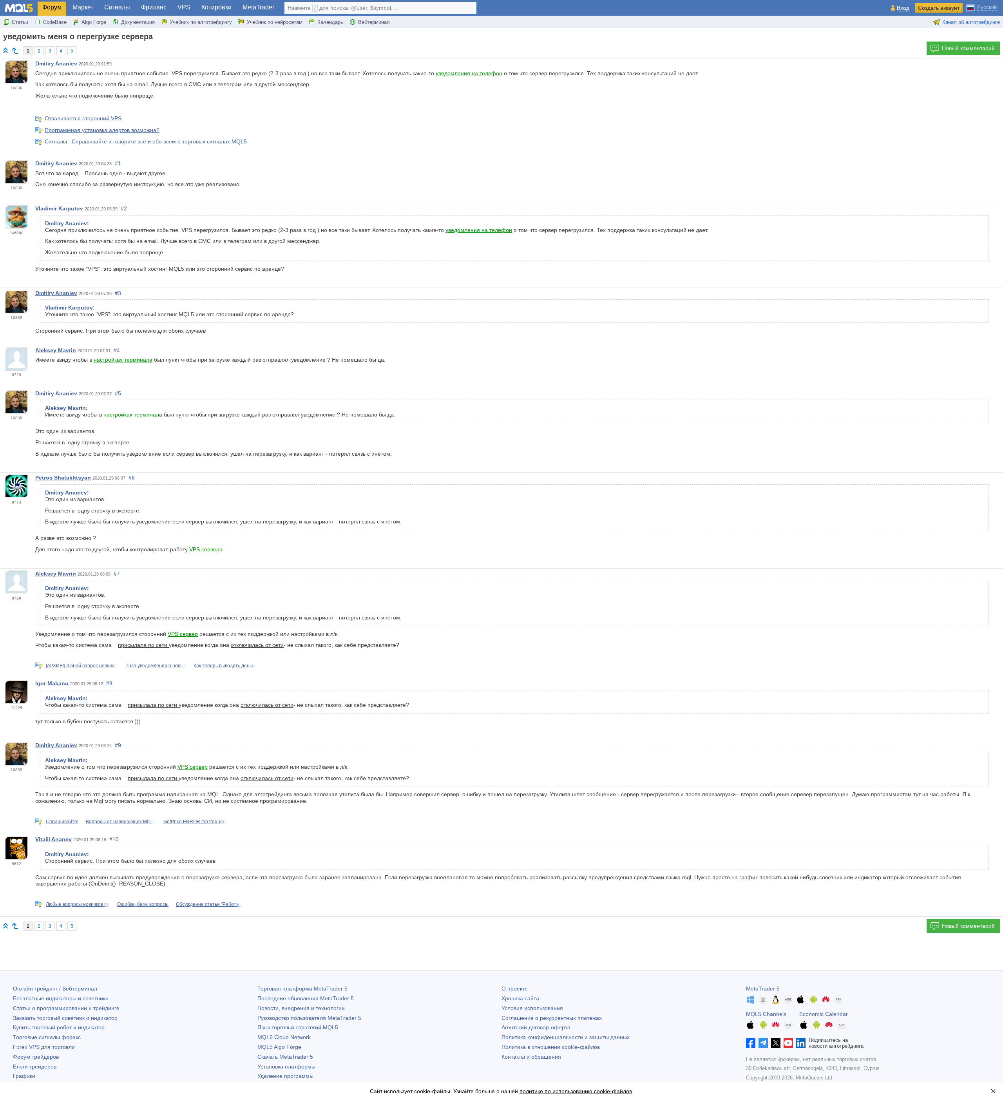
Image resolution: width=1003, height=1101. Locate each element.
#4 (117, 350)
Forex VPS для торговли (44, 1047)
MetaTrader (258, 7)
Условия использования (532, 1008)
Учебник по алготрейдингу (201, 22)
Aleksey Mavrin (55, 350)
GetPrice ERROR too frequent (195, 821)
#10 (114, 839)
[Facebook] (750, 1043)
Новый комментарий (968, 48)
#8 (109, 683)
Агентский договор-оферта (536, 1027)
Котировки (216, 7)
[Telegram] (763, 1043)
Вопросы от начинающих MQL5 (121, 821)
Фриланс (154, 7)
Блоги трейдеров (34, 1066)
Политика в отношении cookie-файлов (551, 1047)
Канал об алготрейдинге (971, 22)
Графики (24, 1076)
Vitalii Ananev (53, 839)
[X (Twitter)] (775, 1043)
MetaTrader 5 (763, 988)
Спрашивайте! (62, 821)
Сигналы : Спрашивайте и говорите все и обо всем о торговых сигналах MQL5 (146, 141)
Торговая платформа (302, 988)
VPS (183, 7)
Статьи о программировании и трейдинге (66, 1008)
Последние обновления (305, 998)
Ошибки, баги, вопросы (142, 904)
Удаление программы (285, 1076)
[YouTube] (788, 1043)
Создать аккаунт (939, 8)
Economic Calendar (823, 1014)
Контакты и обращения (531, 1057)
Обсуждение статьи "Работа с (209, 904)
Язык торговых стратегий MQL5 (297, 1027)
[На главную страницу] (5, 50)
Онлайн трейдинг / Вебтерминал (55, 988)
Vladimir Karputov (59, 208)
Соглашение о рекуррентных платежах (552, 1018)
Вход (903, 8)
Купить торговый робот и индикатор (59, 1027)
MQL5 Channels (766, 1014)
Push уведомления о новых (155, 665)
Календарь (330, 22)
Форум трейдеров (36, 1057)
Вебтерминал (374, 22)
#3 (118, 293)
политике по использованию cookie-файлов (576, 1091)
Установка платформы (286, 1066)
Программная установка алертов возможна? (102, 130)
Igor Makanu (52, 683)
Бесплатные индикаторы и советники (61, 998)
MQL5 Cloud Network (284, 1037)
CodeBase (55, 22)
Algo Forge (93, 22)
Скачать (285, 1057)
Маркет (82, 7)
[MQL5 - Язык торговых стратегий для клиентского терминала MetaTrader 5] (19, 8)
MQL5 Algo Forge (279, 1047)
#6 (132, 477)
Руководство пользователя (309, 1018)
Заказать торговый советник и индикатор (65, 1018)
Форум (52, 7)
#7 (117, 573)
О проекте (515, 988)
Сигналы (117, 7)
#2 (124, 208)
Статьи (20, 22)
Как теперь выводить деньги (225, 665)
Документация (138, 22)
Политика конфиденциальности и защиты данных (566, 1037)
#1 (118, 163)
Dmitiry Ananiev (56, 63)
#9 (118, 745)
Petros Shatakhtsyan (63, 477)
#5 (118, 393)
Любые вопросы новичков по (78, 904)
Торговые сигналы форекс (47, 1037)
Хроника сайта (520, 998)
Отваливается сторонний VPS (83, 118)
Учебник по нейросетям (274, 22)
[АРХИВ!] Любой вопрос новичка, (82, 665)
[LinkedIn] (801, 1043)
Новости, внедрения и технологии (301, 1008)
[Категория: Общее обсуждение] (15, 50)
